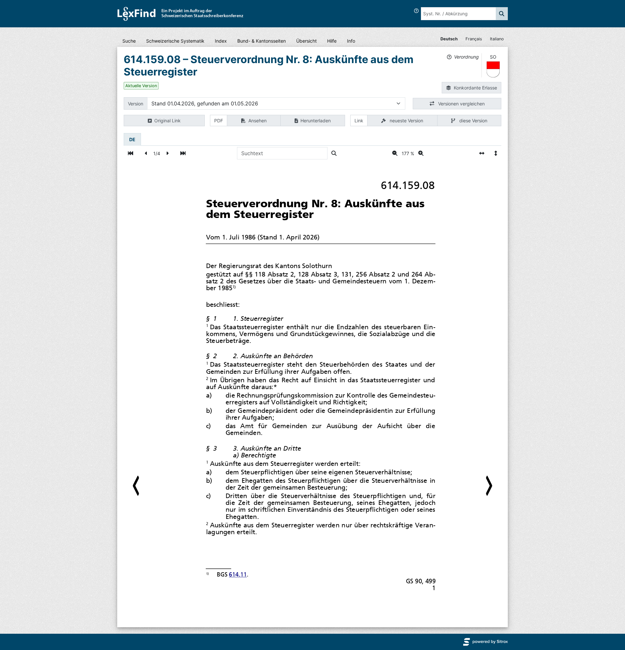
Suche (129, 41)
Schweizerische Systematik (175, 41)
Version (135, 103)
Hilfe (332, 41)
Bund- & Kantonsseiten (261, 41)
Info (351, 41)
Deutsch (449, 38)
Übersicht (306, 41)
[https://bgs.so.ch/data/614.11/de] (237, 575)
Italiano (497, 38)
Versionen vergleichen (461, 103)
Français (473, 38)
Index (221, 41)
